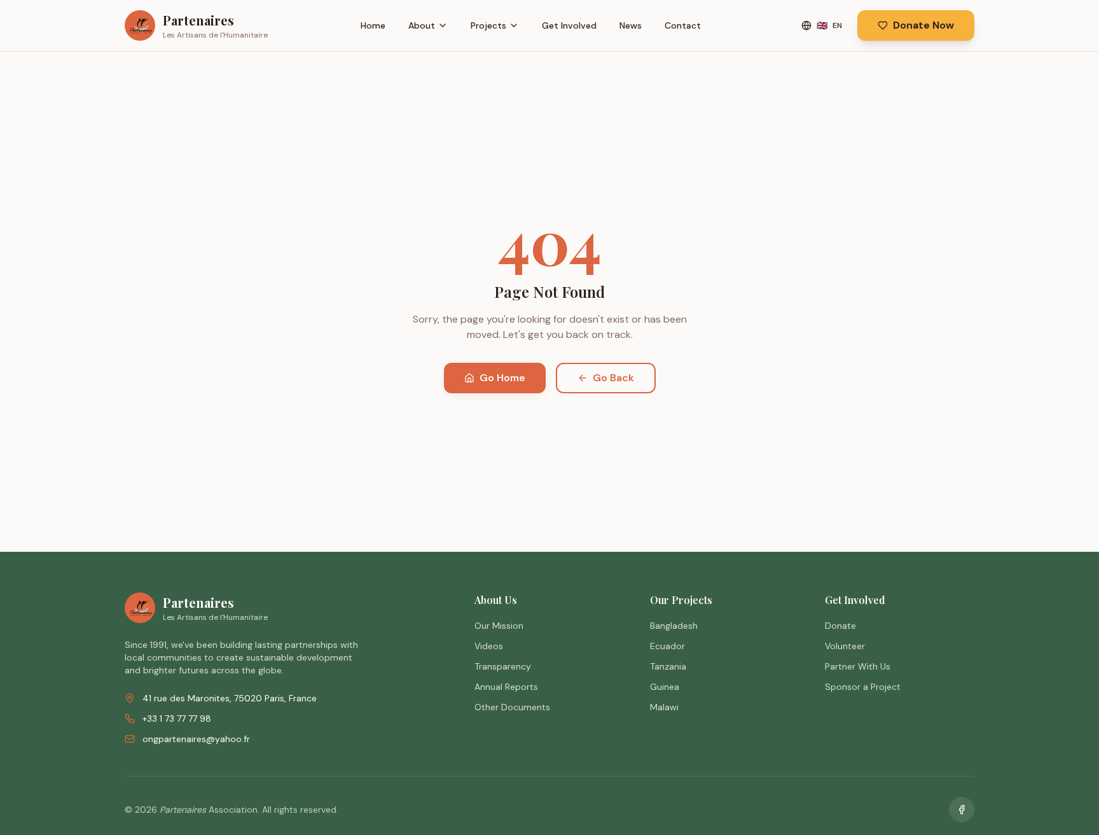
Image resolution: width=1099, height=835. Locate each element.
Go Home (502, 377)
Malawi (664, 707)
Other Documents (512, 707)
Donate (840, 625)
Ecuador (667, 646)
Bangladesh (674, 625)
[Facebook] (961, 809)
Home (373, 25)
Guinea (664, 686)
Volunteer (845, 646)
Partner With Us (857, 666)
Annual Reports (506, 686)
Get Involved (569, 25)
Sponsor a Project (863, 686)
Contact (683, 25)
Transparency (502, 666)
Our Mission (498, 625)
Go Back (613, 377)
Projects (488, 25)
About (421, 25)
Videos (488, 646)
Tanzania (668, 666)
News (630, 25)
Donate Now (923, 25)
